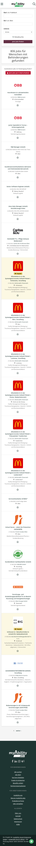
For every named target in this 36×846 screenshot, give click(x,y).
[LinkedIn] (16, 761)
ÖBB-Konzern (21, 97)
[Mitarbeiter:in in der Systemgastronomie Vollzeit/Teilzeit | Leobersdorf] (18, 463)
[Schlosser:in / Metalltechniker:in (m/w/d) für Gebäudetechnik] (18, 622)
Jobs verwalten (18, 804)
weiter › (18, 731)
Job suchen (18, 772)
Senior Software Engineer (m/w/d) (18, 186)
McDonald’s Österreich (21, 283)
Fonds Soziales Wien (21, 532)
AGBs (18, 824)
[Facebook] (13, 761)
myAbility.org (18, 795)
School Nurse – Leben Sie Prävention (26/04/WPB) (18, 528)
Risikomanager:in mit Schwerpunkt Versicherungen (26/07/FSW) (18, 706)
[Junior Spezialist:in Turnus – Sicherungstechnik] (18, 118)
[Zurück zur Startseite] (18, 4)
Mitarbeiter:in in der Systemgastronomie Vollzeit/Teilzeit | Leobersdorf (18, 473)
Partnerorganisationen (18, 786)
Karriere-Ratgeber (18, 777)
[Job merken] (18, 105)
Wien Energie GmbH (21, 601)
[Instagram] (19, 761)
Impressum (18, 822)
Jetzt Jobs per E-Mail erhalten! (19, 73)
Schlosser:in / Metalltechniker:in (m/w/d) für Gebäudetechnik (18, 633)
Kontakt (18, 816)
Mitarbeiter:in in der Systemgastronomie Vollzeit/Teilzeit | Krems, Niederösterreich (18, 395)
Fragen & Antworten (18, 780)
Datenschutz (18, 819)
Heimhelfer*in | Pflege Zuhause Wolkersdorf (18, 240)
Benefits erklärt (18, 783)
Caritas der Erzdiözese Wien (21, 243)
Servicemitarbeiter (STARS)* (18, 499)
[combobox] (18, 15)
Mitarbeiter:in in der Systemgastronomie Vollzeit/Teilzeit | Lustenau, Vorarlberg (18, 356)
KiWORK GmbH (21, 564)
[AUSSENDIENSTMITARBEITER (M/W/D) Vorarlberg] (18, 663)
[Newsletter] (23, 761)
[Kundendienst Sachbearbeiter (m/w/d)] (18, 554)
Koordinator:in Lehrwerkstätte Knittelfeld (18, 94)
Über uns (18, 813)
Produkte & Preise (18, 801)
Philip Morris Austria (21, 675)
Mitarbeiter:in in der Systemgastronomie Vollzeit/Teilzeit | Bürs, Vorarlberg (18, 317)
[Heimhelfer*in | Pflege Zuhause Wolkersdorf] (18, 231)
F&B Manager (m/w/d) (18, 147)
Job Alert (18, 775)
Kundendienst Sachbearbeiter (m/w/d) (18, 562)
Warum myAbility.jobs (18, 798)
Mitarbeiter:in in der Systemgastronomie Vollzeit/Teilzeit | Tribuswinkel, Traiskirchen (18, 434)
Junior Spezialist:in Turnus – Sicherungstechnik (18, 126)
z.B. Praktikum (10, 12)
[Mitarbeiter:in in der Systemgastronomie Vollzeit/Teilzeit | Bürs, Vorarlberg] (18, 308)
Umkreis (6, 29)
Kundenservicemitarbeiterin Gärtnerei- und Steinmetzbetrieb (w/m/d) (18, 168)
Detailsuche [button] (19, 37)
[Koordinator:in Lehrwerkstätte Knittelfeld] (18, 85)
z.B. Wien (8, 21)
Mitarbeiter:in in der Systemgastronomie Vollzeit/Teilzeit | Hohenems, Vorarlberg (18, 278)
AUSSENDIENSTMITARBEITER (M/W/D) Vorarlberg (18, 672)
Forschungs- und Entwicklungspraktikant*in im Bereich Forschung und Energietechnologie (18, 596)
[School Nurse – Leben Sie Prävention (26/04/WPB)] (18, 520)
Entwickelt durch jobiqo (16, 839)
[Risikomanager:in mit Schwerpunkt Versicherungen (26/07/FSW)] (18, 698)
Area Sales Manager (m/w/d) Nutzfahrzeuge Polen (18, 207)
